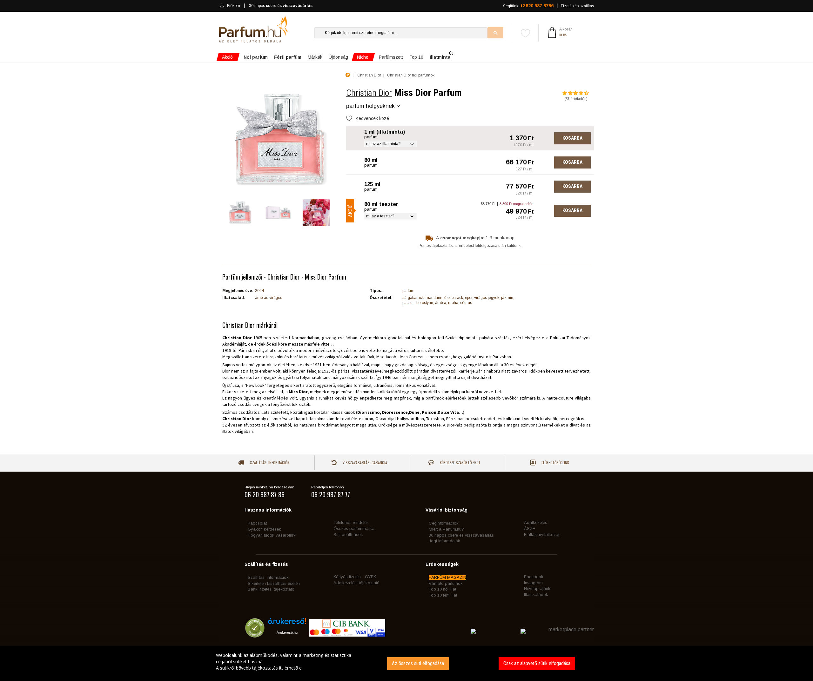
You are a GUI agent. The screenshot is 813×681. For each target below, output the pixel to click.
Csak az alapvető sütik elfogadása (536, 663)
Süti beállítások (348, 534)
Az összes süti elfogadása (418, 663)
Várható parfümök (446, 583)
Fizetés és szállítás (577, 6)
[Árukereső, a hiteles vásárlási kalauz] (255, 634)
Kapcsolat (257, 523)
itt (281, 668)
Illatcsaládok (536, 594)
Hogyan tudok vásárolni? (272, 535)
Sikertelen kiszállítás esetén (274, 583)
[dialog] (406, 663)
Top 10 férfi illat (443, 595)
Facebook (533, 576)
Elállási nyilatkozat (541, 534)
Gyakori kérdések (264, 529)
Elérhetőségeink (555, 462)
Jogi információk (444, 541)
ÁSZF (529, 528)
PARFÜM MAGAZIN (447, 577)
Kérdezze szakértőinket (459, 462)
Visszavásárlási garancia (364, 462)
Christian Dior (369, 93)
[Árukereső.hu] (287, 623)
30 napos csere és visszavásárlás (461, 535)
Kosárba (572, 138)
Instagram (533, 582)
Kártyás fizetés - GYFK (354, 576)
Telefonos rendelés (351, 522)
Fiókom (233, 5)
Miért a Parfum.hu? (446, 529)
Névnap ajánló (538, 588)
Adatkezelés (535, 522)
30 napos (280, 5)
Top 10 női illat (442, 589)
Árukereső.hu (287, 632)
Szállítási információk (269, 462)
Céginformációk (444, 523)
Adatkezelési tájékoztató (356, 582)
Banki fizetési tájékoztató (271, 589)
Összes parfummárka (353, 528)
